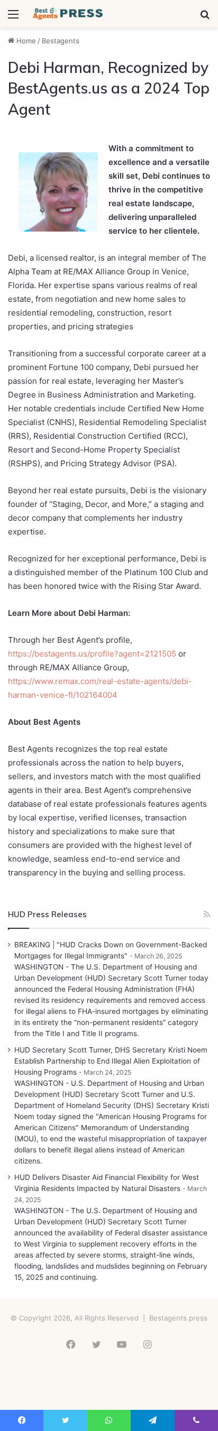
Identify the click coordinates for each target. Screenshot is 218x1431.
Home (25, 40)
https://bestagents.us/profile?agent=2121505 (92, 654)
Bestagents (60, 40)
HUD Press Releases (47, 914)
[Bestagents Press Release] (68, 13)
